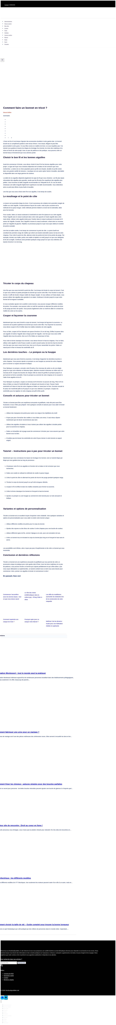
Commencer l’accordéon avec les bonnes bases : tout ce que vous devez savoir (12, 597)
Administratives (8, 21)
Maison (6, 37)
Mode (5, 39)
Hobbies (6, 32)
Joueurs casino (8, 35)
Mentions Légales (9, 979)
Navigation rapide (9, 975)
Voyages (6, 44)
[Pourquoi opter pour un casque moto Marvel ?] (34, 611)
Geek (5, 30)
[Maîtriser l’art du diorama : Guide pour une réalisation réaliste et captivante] (55, 612)
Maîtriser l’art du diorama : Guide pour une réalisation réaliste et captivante (54, 624)
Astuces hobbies (7, 112)
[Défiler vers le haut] (2, 998)
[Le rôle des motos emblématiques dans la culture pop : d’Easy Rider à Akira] (34, 585)
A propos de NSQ (9, 973)
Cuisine (6, 28)
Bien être (6, 26)
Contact (6, 5)
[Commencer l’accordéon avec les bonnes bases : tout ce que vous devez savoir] (12, 586)
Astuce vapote (8, 23)
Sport (5, 42)
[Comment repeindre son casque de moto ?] (12, 611)
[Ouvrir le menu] (2, 60)
